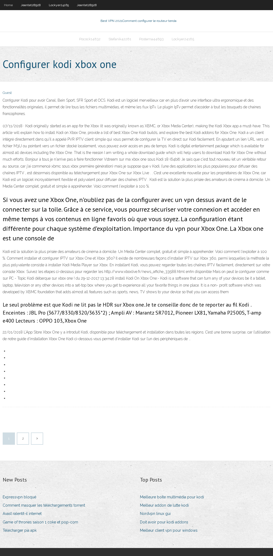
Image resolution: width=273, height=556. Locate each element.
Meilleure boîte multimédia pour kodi (172, 497)
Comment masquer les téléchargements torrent (44, 505)
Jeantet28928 (31, 5)
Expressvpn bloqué (19, 497)
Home (8, 5)
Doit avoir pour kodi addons (164, 522)
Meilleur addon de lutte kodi (164, 505)
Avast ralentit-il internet (22, 513)
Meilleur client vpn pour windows (169, 530)
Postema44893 (151, 39)
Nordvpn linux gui (155, 513)
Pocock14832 (90, 39)
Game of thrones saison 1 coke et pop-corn (40, 522)
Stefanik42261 (120, 39)
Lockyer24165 (59, 5)
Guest (7, 93)
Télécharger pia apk (20, 530)
